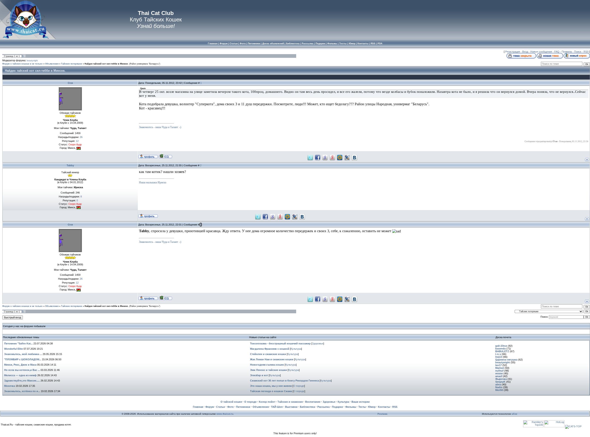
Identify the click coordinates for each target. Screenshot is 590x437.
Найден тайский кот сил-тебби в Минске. (107, 64)
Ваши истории (360, 401)
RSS (586, 51)
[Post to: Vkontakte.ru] (354, 157)
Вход (525, 51)
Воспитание (312, 401)
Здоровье (317, 343)
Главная (198, 406)
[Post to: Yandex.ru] (332, 157)
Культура (296, 348)
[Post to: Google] (325, 157)
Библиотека (307, 406)
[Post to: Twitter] (310, 157)
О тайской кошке (231, 401)
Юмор (372, 406)
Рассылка (323, 406)
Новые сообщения (541, 51)
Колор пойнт (267, 401)
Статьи (220, 406)
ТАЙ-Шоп (277, 406)
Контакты (384, 406)
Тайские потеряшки (71, 64)
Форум (209, 406)
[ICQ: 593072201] (165, 156)
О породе (298, 385)
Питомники (243, 406)
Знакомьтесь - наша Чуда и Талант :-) (160, 127)
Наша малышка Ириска (152, 182)
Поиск (577, 51)
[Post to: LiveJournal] (347, 157)
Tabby (70, 165)
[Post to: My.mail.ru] (339, 157)
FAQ (556, 51)
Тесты (362, 406)
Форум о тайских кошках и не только (22, 64)
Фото (230, 406)
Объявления (52, 64)
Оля (70, 83)
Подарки (337, 406)
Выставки (291, 406)
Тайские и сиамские (290, 401)
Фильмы (350, 406)
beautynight (32, 60)
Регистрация (512, 51)
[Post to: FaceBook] (317, 157)
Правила (567, 51)
